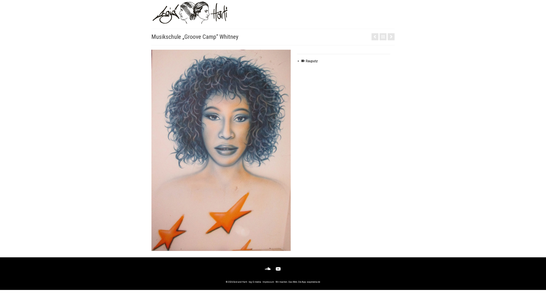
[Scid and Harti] (189, 13)
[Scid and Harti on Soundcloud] (267, 269)
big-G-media (255, 282)
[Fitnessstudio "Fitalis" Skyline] (375, 36)
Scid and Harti (240, 282)
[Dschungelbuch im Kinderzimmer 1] (391, 36)
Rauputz (312, 61)
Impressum (268, 282)
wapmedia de (313, 282)
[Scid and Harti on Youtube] (278, 269)
